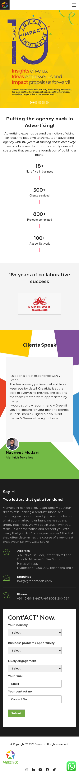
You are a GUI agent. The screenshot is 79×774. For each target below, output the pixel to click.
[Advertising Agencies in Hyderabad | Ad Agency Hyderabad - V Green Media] (5, 5)
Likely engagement (22, 661)
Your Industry (18, 625)
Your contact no (20, 691)
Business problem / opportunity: (31, 643)
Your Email (15, 676)
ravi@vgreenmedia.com (34, 581)
